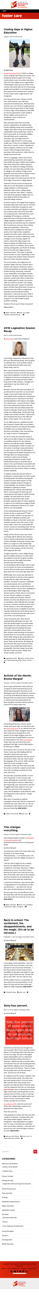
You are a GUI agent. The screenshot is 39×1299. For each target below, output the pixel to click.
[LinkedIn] (23, 1271)
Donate (3, 1268)
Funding (4, 1197)
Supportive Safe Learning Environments (17, 1184)
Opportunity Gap (15, 315)
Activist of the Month (12, 814)
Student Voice (7, 1171)
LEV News (5, 1214)
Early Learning (7, 1193)
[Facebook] (18, 1271)
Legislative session (11, 658)
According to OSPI (10, 1104)
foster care (22, 313)
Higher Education (11, 313)
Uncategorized (7, 1240)
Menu (4, 11)
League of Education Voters (19, 4)
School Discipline (8, 1231)
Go (35, 1151)
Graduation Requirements (11, 1202)
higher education (18, 907)
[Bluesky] (20, 1271)
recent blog (28, 740)
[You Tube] (15, 1271)
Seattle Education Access (12, 73)
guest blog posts (12, 728)
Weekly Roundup (8, 1244)
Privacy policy (32, 1268)
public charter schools (25, 660)
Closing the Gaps (11, 992)
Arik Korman (18, 37)
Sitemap (23, 1268)
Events (5, 1222)
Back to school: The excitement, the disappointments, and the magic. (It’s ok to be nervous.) (19, 926)
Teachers (5, 1235)
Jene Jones (9, 339)
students (17, 1138)
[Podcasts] (12, 1271)
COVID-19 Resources (9, 1189)
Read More (22, 808)
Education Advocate (10, 1217)
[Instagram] (27, 1271)
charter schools (24, 658)
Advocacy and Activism (12, 1136)
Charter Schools (7, 1176)
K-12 (30, 1136)
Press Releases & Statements (13, 1226)
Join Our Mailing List (13, 1268)
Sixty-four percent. (16, 1005)
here (5, 1089)
